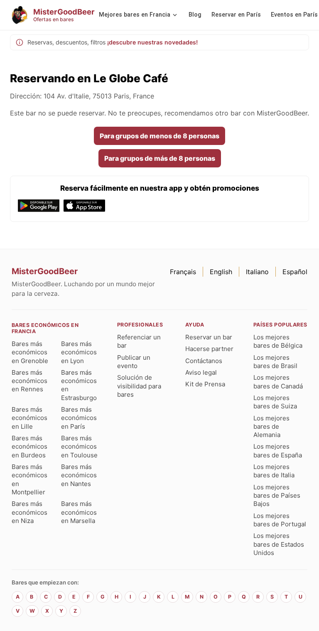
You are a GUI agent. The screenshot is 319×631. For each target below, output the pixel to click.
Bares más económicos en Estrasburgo (79, 385)
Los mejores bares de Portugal (279, 520)
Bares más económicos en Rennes (29, 380)
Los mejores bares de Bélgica (277, 341)
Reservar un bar (208, 337)
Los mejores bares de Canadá (278, 381)
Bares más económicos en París (79, 417)
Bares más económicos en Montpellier (29, 479)
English (221, 272)
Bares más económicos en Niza (29, 512)
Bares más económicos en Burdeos (29, 446)
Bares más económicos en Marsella (79, 512)
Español (294, 272)
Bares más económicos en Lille (29, 417)
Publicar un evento (133, 362)
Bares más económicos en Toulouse (79, 446)
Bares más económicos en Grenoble (30, 352)
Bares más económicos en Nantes (79, 475)
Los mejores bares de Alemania (271, 426)
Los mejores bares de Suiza (275, 402)
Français (183, 272)
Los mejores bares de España (277, 450)
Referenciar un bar (139, 341)
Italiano (257, 272)
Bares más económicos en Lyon (79, 352)
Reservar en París (236, 14)
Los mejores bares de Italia (273, 471)
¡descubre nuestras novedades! (152, 42)
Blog (195, 14)
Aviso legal (201, 372)
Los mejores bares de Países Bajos (276, 495)
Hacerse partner (209, 349)
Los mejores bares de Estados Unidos (278, 544)
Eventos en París (294, 14)
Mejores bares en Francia (134, 14)
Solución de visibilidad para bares (139, 385)
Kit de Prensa (205, 384)
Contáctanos (203, 361)
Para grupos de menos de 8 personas (159, 136)
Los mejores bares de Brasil (275, 362)
